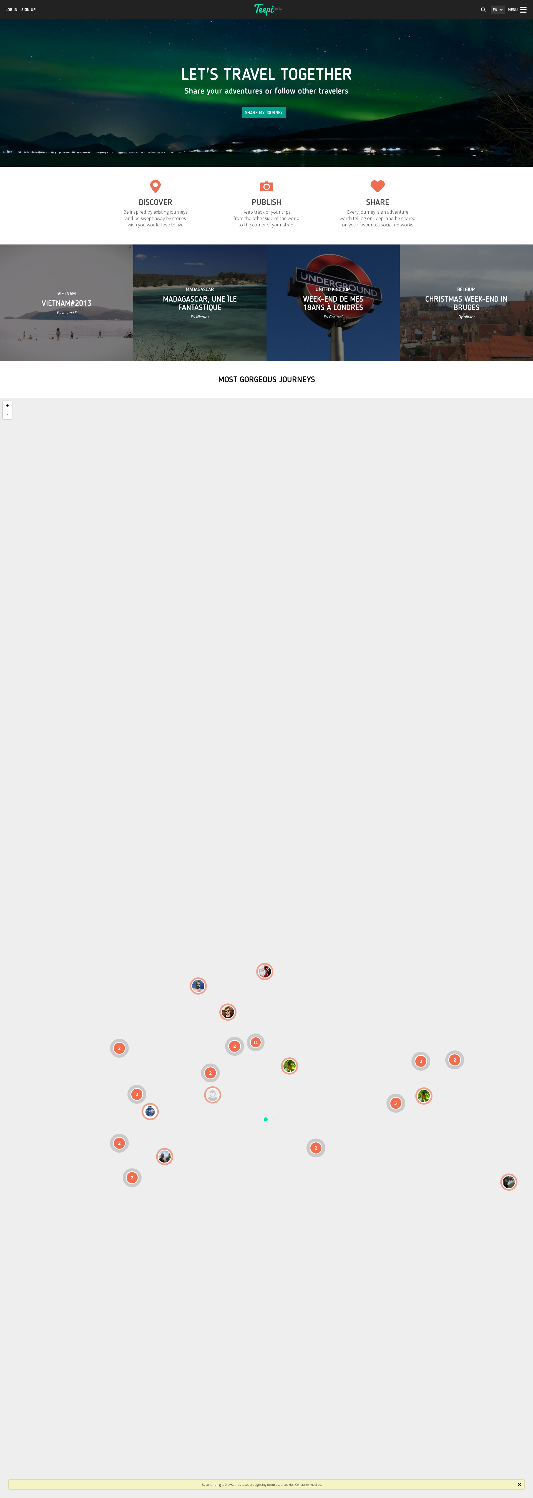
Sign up (28, 9)
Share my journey (264, 112)
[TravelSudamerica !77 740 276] (150, 1111)
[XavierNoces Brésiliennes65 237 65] (165, 1157)
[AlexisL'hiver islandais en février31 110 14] (198, 986)
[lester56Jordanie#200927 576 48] (289, 1066)
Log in (11, 9)
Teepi (266, 10)
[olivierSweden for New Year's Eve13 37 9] (265, 971)
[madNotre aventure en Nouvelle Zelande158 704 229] (509, 1182)
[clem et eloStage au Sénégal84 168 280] (213, 1095)
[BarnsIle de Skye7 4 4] (228, 1012)
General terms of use (308, 1484)
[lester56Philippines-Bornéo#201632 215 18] (424, 1096)
